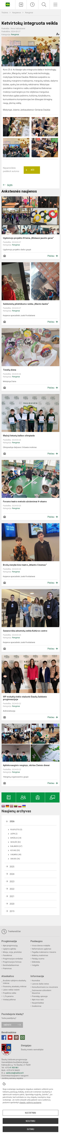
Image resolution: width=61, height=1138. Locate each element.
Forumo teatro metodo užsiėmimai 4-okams (25, 501)
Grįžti (9, 185)
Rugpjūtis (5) (16, 830)
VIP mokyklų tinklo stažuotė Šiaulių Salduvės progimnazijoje (25, 698)
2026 (12, 821)
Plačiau (51, 256)
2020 (12, 904)
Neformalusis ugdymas (41, 949)
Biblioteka (36, 962)
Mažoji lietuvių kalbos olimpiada (19, 435)
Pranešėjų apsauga (40, 996)
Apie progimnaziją (10, 946)
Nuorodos (36, 981)
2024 (12, 874)
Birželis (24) (15, 838)
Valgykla (35, 965)
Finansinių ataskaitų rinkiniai (14, 987)
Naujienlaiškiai (38, 1003)
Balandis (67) (16, 846)
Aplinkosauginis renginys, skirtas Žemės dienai (26, 765)
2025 (12, 866)
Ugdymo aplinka (9, 949)
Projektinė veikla (9, 993)
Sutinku (30, 1129)
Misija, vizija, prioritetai (12, 952)
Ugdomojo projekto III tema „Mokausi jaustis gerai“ (28, 238)
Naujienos (16, 12)
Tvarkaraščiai (14, 931)
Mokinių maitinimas (40, 955)
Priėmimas (7, 969)
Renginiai (29, 12)
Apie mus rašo (38, 1000)
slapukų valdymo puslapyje (30, 1103)
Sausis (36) (15, 859)
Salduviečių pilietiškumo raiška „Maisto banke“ (26, 304)
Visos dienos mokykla (41, 946)
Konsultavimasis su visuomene (45, 987)
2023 (12, 881)
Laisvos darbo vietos (40, 984)
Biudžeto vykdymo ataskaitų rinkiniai (14, 982)
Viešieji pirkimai (9, 1000)
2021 (12, 896)
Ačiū (30, 170)
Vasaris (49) (15, 855)
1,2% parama (8, 996)
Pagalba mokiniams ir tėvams (44, 952)
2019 (12, 911)
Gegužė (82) (15, 842)
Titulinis (4, 12)
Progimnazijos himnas (12, 962)
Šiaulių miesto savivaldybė (32, 1049)
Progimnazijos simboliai (13, 959)
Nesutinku (30, 1121)
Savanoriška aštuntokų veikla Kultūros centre (25, 631)
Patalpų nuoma (38, 959)
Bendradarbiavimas (11, 965)
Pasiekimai (7, 955)
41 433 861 (14, 1067)
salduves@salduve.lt (15, 1073)
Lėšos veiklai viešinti (11, 990)
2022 (12, 889)
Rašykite (7, 1025)
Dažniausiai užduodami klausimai (41, 991)
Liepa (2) (13, 834)
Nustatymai (30, 1113)
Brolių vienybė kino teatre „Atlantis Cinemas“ (25, 565)
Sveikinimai (36, 1006)
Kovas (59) (15, 850)
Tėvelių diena (10, 370)
